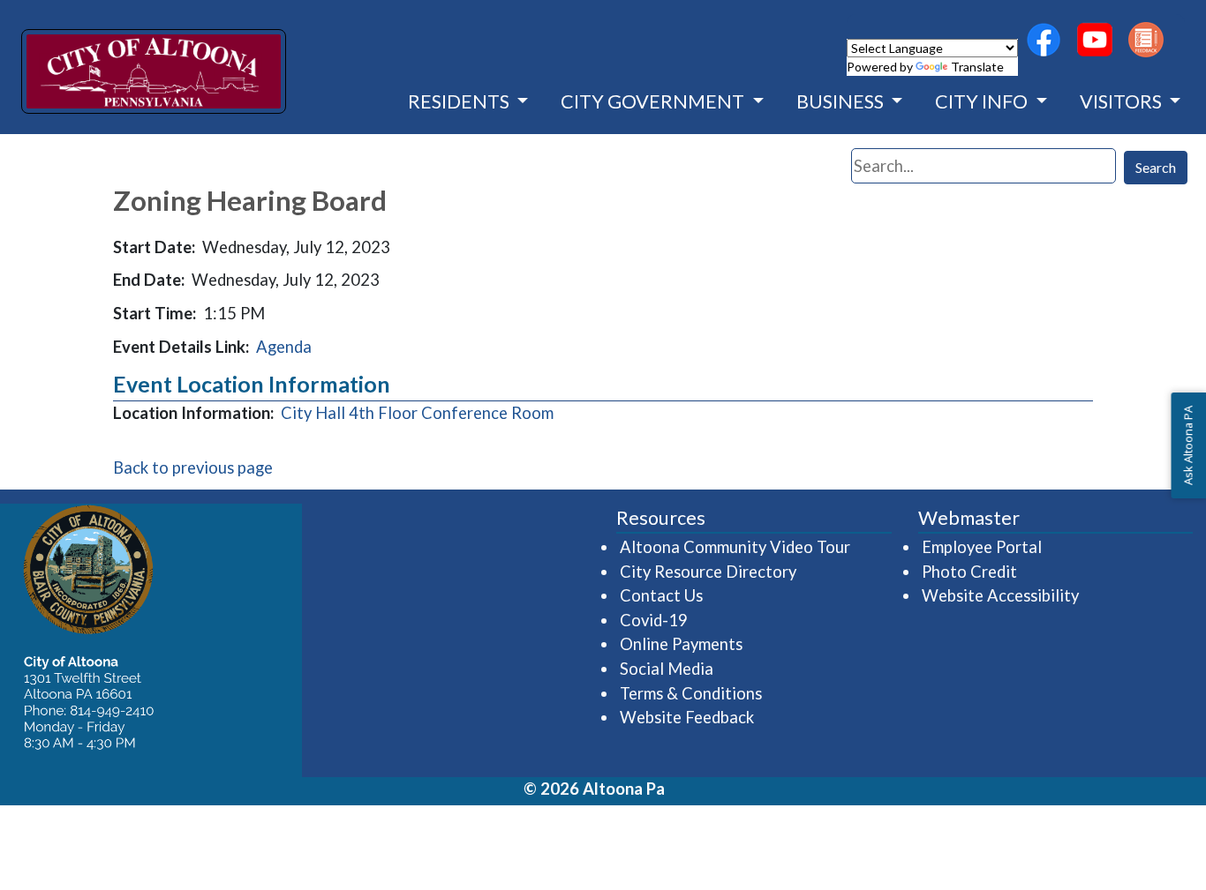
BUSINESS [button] (841, 101)
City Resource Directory (708, 571)
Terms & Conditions (691, 693)
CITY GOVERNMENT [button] (654, 101)
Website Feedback (687, 717)
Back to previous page (193, 467)
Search (1155, 167)
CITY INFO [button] (983, 101)
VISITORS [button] (1122, 101)
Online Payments (681, 644)
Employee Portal (983, 546)
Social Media (666, 668)
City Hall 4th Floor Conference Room (417, 413)
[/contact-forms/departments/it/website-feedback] (1146, 39)
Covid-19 (654, 620)
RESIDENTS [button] (460, 101)
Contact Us (661, 595)
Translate (977, 66)
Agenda (284, 346)
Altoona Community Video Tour (736, 546)
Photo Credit (969, 571)
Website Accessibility (1000, 595)
